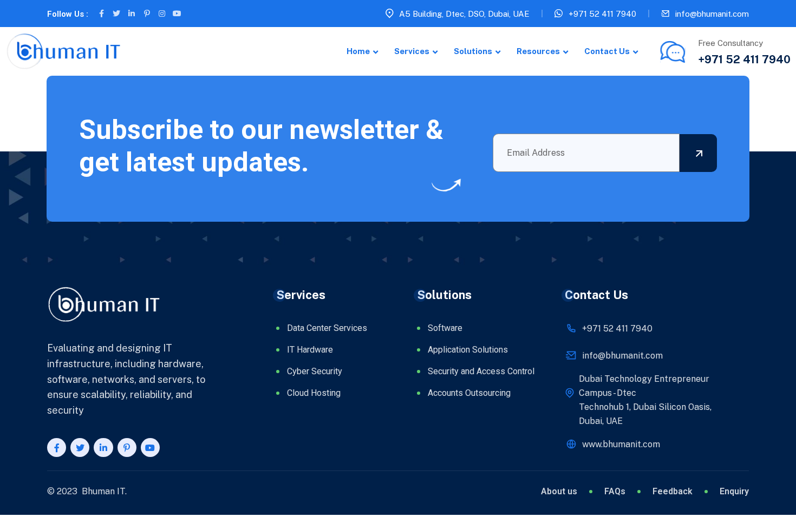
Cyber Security (314, 371)
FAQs (614, 491)
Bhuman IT (103, 491)
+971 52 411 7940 (602, 13)
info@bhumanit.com (712, 13)
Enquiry (734, 491)
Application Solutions (468, 349)
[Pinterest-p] (146, 13)
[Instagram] (161, 13)
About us (559, 491)
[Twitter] (116, 13)
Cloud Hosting (314, 393)
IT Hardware (310, 349)
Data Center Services (327, 328)
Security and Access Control (481, 371)
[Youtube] (177, 13)
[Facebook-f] (101, 13)
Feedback (673, 491)
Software (445, 328)
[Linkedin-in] (131, 13)
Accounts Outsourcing (469, 393)
